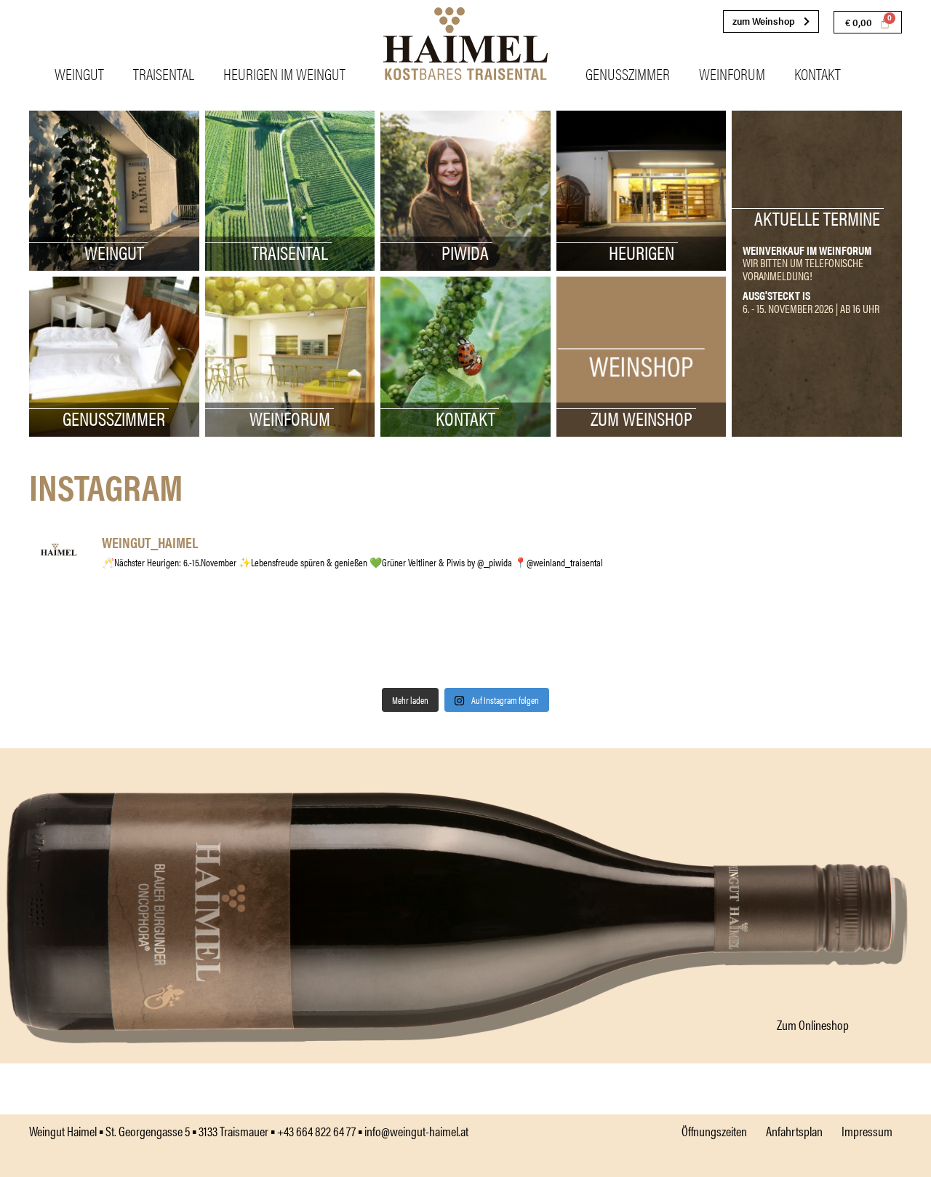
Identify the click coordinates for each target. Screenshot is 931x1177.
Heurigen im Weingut (284, 73)
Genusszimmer (628, 73)
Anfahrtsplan (794, 1131)
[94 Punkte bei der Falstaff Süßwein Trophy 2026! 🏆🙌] (539, 636)
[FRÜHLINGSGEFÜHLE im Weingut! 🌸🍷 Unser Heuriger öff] (392, 636)
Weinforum (732, 73)
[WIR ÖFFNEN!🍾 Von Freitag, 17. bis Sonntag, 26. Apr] (246, 636)
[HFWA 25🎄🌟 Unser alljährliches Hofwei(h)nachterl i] (686, 636)
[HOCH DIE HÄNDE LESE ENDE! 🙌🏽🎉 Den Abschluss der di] (832, 636)
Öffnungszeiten (714, 1131)
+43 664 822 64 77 (316, 1131)
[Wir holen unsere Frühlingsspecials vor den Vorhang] (99, 636)
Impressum (867, 1131)
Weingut (79, 73)
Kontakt (817, 73)
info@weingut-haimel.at (416, 1131)
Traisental (163, 73)
